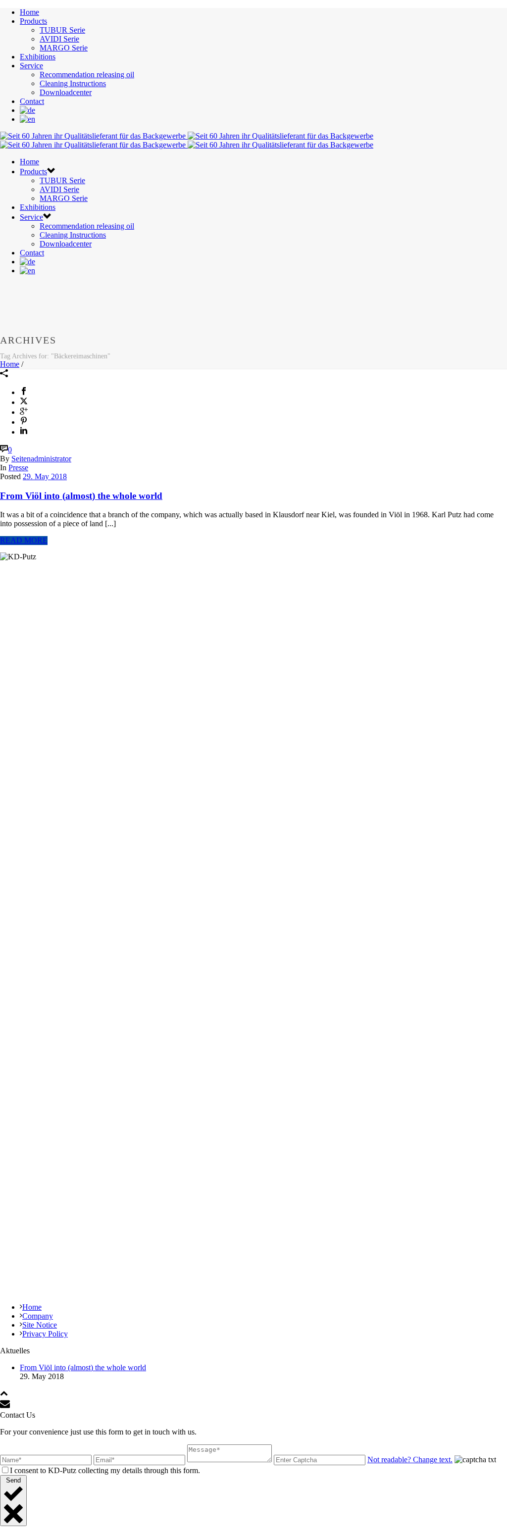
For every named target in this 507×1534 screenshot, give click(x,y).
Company (37, 1316)
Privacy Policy (45, 1334)
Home (29, 12)
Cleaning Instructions (73, 83)
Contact (32, 101)
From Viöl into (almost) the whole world (81, 496)
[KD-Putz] (186, 140)
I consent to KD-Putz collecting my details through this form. (105, 1470)
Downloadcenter (66, 92)
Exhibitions (37, 56)
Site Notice (39, 1325)
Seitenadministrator (41, 458)
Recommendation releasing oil (87, 74)
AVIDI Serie (59, 39)
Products (33, 21)
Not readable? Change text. (410, 1459)
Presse (18, 467)
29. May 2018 (45, 476)
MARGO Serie (64, 48)
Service (31, 65)
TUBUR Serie (62, 30)
